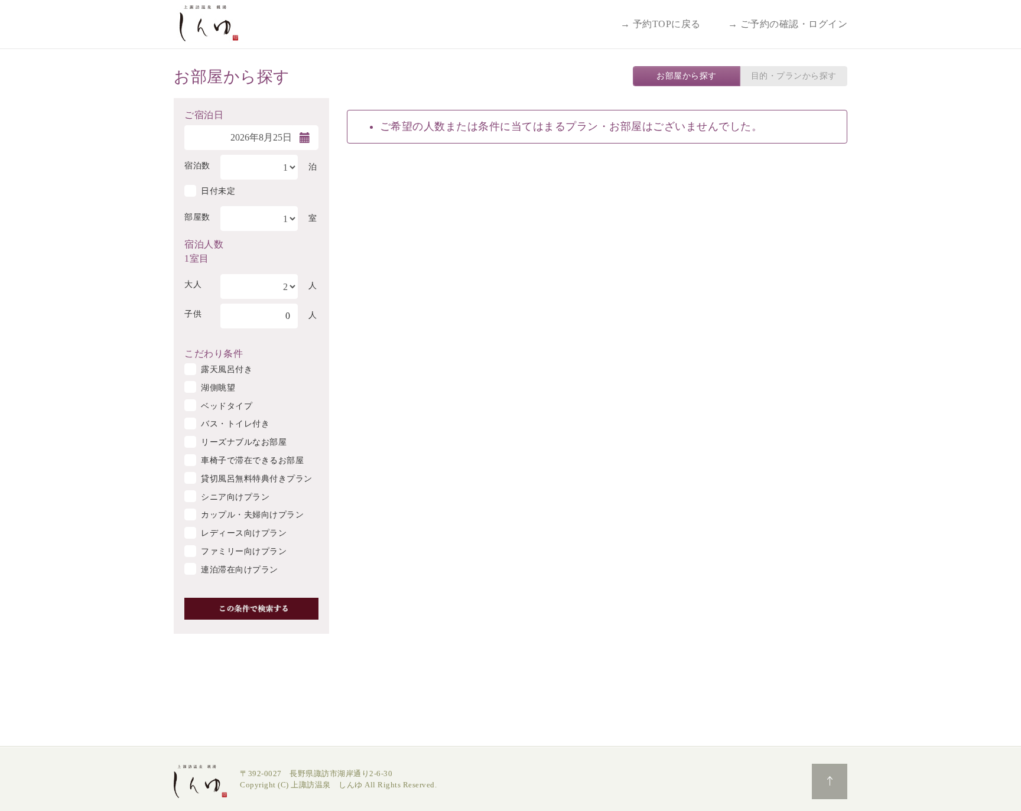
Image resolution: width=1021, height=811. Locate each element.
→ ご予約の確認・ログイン (788, 24)
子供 (192, 314)
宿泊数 (197, 165)
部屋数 (197, 217)
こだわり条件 (213, 352)
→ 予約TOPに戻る (660, 24)
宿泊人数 (203, 243)
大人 (192, 284)
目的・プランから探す (794, 75)
